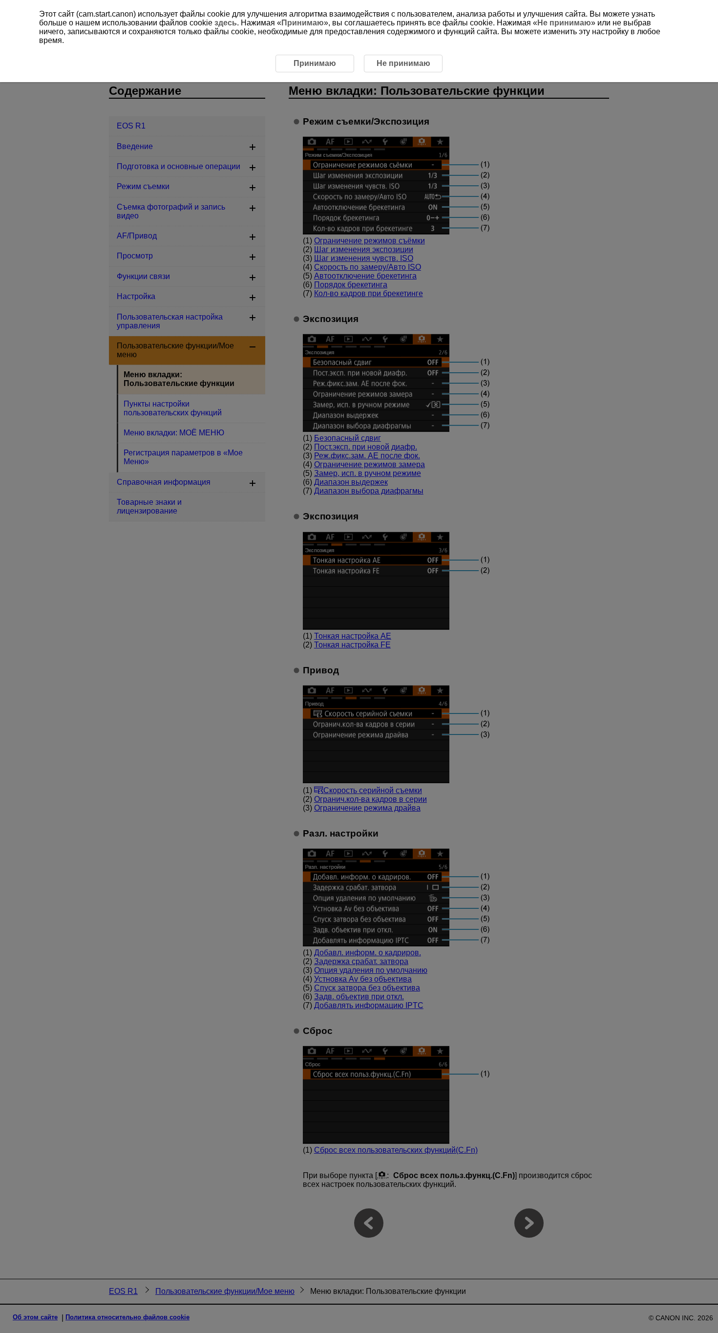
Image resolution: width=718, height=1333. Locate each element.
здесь (225, 23)
